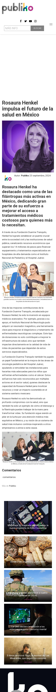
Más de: (9, 486)
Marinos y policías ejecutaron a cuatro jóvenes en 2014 (28, 594)
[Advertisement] (28, 66)
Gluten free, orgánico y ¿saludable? (28, 561)
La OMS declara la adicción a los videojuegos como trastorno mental (28, 628)
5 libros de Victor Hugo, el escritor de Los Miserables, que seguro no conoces (28, 657)
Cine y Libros (28, 662)
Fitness (28, 565)
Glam (25, 532)
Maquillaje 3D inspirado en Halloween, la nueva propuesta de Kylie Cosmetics (28, 526)
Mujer (30, 532)
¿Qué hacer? (28, 599)
